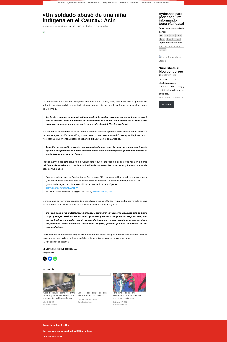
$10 (166, 35)
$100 (178, 35)
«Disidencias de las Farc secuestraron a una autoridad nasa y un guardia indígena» (129, 295)
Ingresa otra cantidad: (170, 42)
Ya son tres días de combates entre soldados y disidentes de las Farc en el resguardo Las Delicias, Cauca (59, 295)
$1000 (177, 39)
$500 (169, 39)
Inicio (61, 3)
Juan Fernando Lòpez (56, 26)
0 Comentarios (101, 26)
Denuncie (146, 3)
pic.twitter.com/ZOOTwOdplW (62, 188)
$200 (162, 39)
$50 (172, 35)
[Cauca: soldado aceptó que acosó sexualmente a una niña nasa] (94, 282)
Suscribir (166, 104)
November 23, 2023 (103, 191)
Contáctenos (161, 3)
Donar (162, 50)
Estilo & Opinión (129, 3)
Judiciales (87, 26)
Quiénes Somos (76, 3)
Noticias (92, 3)
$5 (161, 35)
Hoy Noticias (110, 3)
